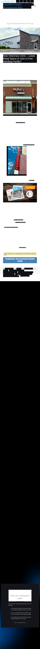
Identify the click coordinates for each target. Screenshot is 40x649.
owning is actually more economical (11, 227)
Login (32, 3)
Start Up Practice (28, 268)
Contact (25, 3)
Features (21, 3)
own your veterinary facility (20, 222)
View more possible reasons (20, 622)
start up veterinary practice (10, 272)
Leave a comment (25, 275)
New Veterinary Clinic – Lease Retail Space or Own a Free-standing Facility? (19, 58)
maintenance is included (20, 122)
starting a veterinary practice (25, 272)
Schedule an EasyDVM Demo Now (20, 260)
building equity (31, 180)
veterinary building (22, 247)
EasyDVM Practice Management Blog (12, 6)
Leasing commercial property (28, 144)
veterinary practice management (23, 274)
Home (17, 3)
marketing (5, 270)
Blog (28, 3)
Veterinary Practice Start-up (10, 275)
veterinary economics (9, 274)
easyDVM (18, 268)
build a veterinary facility (18, 219)
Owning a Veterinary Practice (16, 270)
